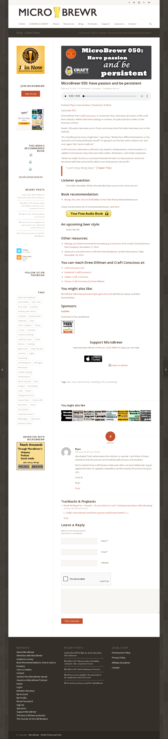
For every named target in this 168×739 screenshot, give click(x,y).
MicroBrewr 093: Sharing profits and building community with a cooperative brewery (32, 206)
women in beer (25, 423)
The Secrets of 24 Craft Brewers (32, 718)
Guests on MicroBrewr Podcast (32, 680)
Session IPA (37, 400)
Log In (19, 687)
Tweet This (104, 168)
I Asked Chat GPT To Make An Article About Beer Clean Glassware (31, 196)
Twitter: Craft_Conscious (76, 276)
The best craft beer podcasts (31, 715)
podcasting (111, 382)
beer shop (22, 306)
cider (32, 320)
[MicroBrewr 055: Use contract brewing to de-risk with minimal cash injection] (123, 415)
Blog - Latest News (28, 32)
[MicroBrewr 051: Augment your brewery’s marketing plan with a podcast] (165, 370)
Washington (23, 419)
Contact (20, 673)
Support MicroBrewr (26, 711)
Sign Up (20, 704)
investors (22, 353)
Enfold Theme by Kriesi (51, 735)
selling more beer (26, 395)
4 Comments (84, 88)
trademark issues (25, 414)
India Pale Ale (83, 382)
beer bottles (23, 302)
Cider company (25, 325)
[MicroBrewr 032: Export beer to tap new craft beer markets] (89, 415)
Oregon (21, 386)
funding (31, 344)
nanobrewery (24, 376)
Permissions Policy (121, 652)
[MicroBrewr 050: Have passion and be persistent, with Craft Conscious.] (106, 62)
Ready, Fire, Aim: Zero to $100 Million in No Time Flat (89, 199)
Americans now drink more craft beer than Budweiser (91, 251)
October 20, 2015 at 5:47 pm (76, 508)
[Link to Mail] (149, 2)
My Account (22, 694)
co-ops (21, 330)
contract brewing (25, 334)
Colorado (31, 330)
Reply (77, 488)
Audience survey (25, 659)
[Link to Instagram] (139, 2)
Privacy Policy (118, 657)
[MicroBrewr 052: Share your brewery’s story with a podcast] (145, 415)
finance (21, 344)
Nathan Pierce (112, 88)
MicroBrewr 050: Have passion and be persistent (101, 83)
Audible (65, 311)
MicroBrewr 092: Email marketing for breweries (82, 669)
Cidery (37, 325)
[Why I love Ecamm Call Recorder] (78, 415)
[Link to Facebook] (129, 2)
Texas (32, 404)
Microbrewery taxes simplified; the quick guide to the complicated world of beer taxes (32, 225)
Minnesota (22, 367)
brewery (34, 306)
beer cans (71, 382)
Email (104, 551)
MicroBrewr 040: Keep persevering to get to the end (86, 293)
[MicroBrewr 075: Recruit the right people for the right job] (100, 415)
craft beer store (25, 339)
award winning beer (27, 297)
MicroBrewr (34, 735)
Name (104, 540)
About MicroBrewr (25, 652)
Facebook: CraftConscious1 (78, 272)
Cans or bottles (24, 669)
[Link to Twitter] (134, 2)
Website (105, 562)
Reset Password (25, 701)
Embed (107, 105)
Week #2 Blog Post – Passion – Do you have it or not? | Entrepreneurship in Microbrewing (108, 505)
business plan (35, 316)
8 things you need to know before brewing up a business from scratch (99, 243)
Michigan (38, 362)
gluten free (23, 348)
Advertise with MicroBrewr (29, 655)
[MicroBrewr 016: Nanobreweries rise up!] (66, 415)
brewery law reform (27, 311)
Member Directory (25, 690)
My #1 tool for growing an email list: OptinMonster (83, 683)
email (37, 339)
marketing (95, 382)
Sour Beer (22, 404)
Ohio (103, 382)
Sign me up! (30, 93)
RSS (74, 110)
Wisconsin (35, 419)
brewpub (22, 316)
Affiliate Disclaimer (121, 662)
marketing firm (24, 362)
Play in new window (80, 105)
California (22, 320)
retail (20, 390)
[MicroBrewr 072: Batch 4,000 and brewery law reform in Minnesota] (134, 415)
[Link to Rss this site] (144, 2)
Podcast (102, 33)
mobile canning (25, 372)
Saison (28, 390)
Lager (31, 353)
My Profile (22, 697)
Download (97, 105)
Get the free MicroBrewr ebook (32, 676)
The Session (23, 409)
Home (94, 33)
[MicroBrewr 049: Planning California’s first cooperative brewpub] (2, 370)
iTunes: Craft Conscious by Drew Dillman (84, 281)
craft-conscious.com (74, 267)
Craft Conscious (88, 115)
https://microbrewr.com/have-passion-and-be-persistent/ (96, 512)
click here (114, 206)
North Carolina (24, 381)
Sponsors (21, 708)
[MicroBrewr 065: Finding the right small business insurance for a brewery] (111, 415)
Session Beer (23, 400)
